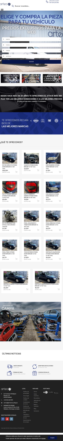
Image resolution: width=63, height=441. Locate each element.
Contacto (36, 411)
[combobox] (31, 39)
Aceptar (52, 438)
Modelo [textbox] (8, 45)
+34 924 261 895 (53, 2)
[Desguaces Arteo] (5, 4)
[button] (31, 121)
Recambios (37, 398)
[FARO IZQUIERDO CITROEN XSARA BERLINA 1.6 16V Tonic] (53, 158)
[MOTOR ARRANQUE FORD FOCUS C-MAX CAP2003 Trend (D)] (9, 216)
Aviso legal (26, 395)
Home (35, 391)
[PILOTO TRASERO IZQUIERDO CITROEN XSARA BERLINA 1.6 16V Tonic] (31, 187)
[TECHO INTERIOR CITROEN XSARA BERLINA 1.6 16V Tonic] (31, 245)
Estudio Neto (21, 428)
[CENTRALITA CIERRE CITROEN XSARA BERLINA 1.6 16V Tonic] (16, 277)
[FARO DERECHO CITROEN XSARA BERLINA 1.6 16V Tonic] (53, 187)
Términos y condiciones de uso (26, 416)
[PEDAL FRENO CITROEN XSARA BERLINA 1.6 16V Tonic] (9, 245)
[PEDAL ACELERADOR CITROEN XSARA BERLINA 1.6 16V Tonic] (31, 216)
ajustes (43, 438)
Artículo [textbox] (8, 56)
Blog (35, 408)
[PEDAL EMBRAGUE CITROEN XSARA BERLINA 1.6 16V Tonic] (53, 216)
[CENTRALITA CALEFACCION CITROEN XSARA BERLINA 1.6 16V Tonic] (53, 245)
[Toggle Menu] (2, 10)
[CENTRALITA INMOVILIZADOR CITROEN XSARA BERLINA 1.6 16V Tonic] (47, 277)
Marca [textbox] (8, 39)
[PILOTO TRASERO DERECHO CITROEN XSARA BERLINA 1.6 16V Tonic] (9, 187)
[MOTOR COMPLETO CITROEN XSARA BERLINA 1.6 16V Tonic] (9, 158)
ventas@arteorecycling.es (11, 403)
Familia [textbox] (8, 50)
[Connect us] (3, 419)
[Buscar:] (36, 6)
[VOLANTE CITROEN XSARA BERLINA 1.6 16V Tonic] (31, 158)
